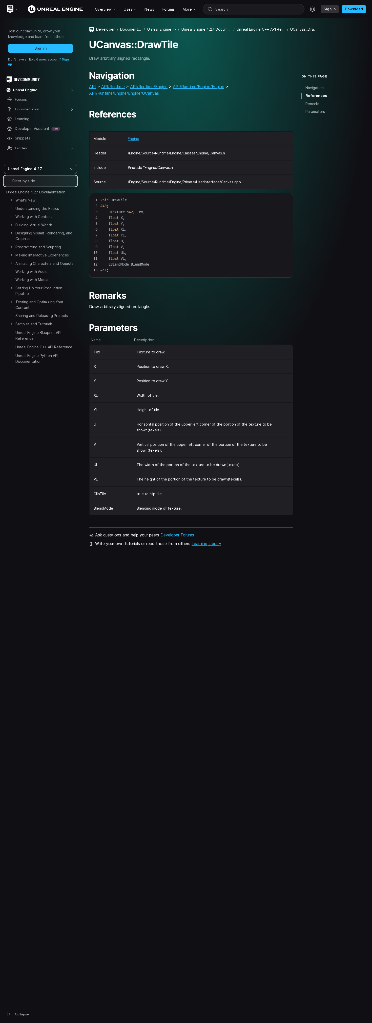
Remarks (312, 104)
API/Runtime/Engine (149, 86)
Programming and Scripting (38, 247)
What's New (25, 200)
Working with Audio (31, 271)
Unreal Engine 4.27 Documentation (35, 192)
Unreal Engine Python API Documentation (36, 358)
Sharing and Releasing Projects (41, 315)
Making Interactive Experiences (42, 255)
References (316, 95)
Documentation (131, 29)
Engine (133, 138)
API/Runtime (113, 86)
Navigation (314, 88)
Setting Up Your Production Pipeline (38, 291)
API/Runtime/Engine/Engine (198, 86)
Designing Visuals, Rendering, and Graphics (43, 236)
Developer (105, 29)
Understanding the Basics (37, 208)
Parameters (315, 111)
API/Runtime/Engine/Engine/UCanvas (124, 93)
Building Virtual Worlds (34, 225)
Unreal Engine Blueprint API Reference (38, 335)
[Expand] (11, 200)
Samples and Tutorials (34, 324)
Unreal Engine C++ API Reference (43, 347)
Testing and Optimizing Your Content (39, 305)
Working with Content (33, 216)
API (92, 86)
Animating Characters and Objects (44, 263)
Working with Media (31, 279)
